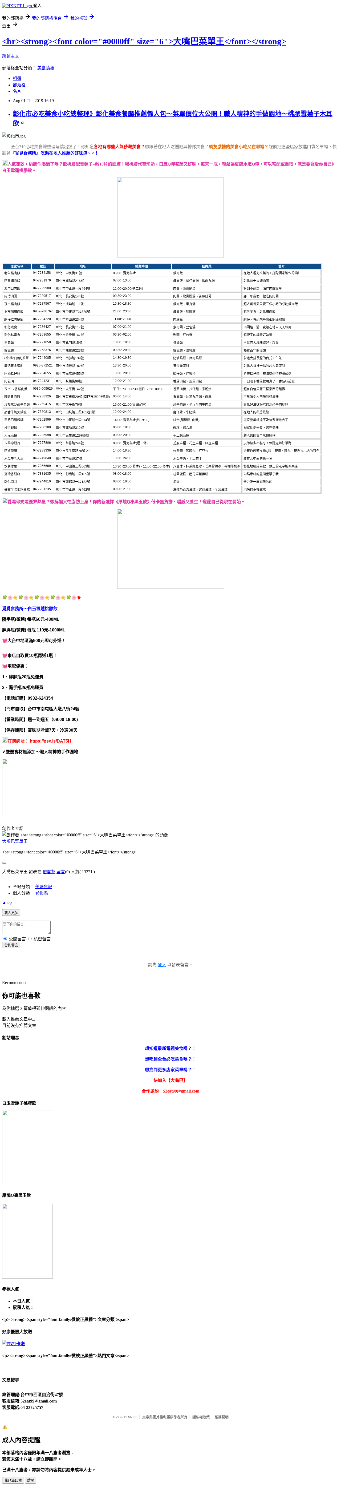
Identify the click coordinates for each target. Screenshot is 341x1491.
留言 (60, 871)
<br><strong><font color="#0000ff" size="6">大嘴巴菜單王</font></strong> (144, 41)
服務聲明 (222, 1417)
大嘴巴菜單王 (15, 841)
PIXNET (130, 1417)
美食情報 (45, 68)
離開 (30, 1480)
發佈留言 (11, 945)
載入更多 (11, 913)
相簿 (17, 78)
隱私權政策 (201, 1417)
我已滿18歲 (13, 1480)
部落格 (19, 85)
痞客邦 (49, 871)
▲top (7, 902)
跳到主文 (10, 56)
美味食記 (43, 886)
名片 (17, 91)
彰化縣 (41, 893)
